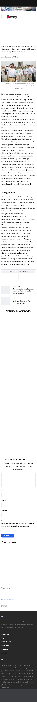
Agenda (4, 653)
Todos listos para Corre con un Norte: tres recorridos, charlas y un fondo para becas (25, 574)
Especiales (5, 645)
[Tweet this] (24, 276)
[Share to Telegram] (33, 276)
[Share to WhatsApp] (31, 276)
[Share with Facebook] (21, 276)
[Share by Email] (21, 278)
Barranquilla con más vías (18, 271)
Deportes (4, 638)
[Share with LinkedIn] (26, 276)
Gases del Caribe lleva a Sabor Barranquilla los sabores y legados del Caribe (25, 561)
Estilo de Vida (6, 642)
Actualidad (5, 634)
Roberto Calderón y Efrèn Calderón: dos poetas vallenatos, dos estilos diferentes (18, 452)
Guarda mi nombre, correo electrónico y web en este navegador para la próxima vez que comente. (18, 526)
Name (3, 491)
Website (4, 510)
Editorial (4, 649)
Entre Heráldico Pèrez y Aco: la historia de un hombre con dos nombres (18, 383)
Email (3, 501)
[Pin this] (29, 276)
